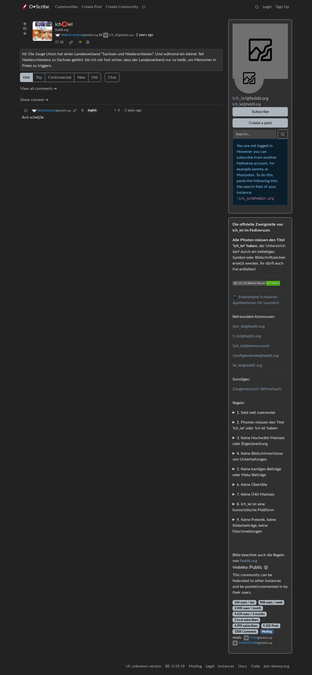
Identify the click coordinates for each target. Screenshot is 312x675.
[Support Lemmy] (143, 7)
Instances (226, 666)
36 (62, 42)
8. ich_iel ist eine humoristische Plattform (253, 507)
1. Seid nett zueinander (256, 413)
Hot (26, 77)
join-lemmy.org (276, 666)
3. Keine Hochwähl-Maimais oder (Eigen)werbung (259, 441)
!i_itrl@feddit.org (247, 336)
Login (267, 7)
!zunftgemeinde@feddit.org (256, 356)
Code (255, 666)
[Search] (257, 7)
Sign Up (282, 7)
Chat (112, 77)
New (81, 77)
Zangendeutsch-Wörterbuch (257, 389)
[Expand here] (42, 31)
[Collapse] (26, 110)
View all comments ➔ (38, 89)
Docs (242, 666)
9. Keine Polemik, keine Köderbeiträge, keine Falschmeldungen (254, 525)
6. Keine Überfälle (252, 485)
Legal (210, 666)
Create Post (92, 7)
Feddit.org (248, 561)
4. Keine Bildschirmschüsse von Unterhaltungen (258, 456)
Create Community (122, 7)
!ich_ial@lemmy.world (251, 346)
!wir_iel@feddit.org (249, 326)
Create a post (260, 123)
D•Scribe (39, 6)
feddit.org (61, 30)
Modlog (267, 631)
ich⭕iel (64, 24)
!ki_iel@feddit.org (247, 365)
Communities (66, 7)
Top (39, 77)
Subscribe (260, 112)
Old (94, 77)
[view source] (88, 42)
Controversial (59, 77)
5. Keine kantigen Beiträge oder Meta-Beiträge (257, 472)
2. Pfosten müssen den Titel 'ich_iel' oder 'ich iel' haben (258, 425)
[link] (71, 42)
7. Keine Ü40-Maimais (255, 494)
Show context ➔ (34, 100)
